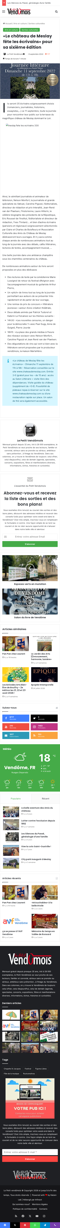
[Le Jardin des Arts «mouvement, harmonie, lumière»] (44, 643)
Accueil (8, 23)
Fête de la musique (11, 1074)
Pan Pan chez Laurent (13, 653)
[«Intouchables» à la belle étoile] (45, 892)
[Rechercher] (56, 12)
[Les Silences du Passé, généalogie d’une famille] (11, 837)
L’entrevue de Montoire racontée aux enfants (28, 3)
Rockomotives (29, 1074)
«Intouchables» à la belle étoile (42, 904)
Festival (28, 1069)
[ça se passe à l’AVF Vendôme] (15, 921)
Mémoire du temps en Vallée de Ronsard (43, 933)
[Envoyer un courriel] (24, 54)
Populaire (16, 798)
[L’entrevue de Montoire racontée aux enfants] (30, 1037)
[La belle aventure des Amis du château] (11, 811)
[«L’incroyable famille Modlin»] (49, 1037)
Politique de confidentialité (25, 1209)
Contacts (43, 1209)
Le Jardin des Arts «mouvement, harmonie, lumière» (41, 656)
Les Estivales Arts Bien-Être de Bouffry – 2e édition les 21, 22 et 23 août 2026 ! (14, 688)
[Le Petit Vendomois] (19, 11)
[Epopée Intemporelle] (44, 674)
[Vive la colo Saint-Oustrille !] (11, 850)
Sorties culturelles (36, 23)
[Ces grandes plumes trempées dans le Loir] (11, 1048)
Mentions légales (40, 1204)
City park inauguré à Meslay (36, 859)
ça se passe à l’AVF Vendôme (12, 933)
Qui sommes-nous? (21, 1204)
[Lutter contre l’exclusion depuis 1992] (11, 824)
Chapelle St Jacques (12, 1069)
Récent (45, 798)
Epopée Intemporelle (42, 684)
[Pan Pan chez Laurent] (15, 643)
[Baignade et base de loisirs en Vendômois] (11, 1015)
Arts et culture (20, 23)
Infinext (38, 1199)
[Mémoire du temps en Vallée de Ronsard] (45, 921)
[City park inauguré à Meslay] (11, 863)
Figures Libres (41, 1069)
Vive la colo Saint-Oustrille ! (36, 846)
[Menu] (3, 12)
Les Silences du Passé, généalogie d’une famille (34, 835)
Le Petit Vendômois (14, 54)
